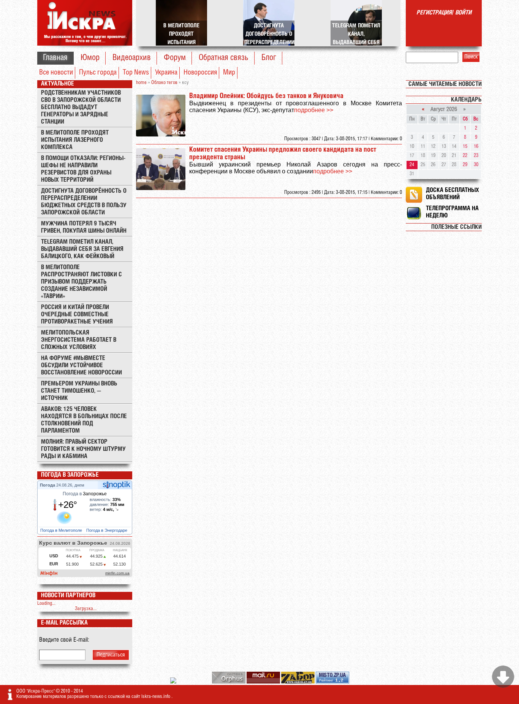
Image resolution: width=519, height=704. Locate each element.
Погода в (85, 493)
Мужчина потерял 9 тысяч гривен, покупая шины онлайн (84, 227)
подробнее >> (313, 110)
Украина (166, 73)
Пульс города (98, 73)
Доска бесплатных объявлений (452, 193)
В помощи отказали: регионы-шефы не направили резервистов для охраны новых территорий (83, 169)
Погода (48, 485)
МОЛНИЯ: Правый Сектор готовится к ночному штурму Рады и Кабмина (83, 449)
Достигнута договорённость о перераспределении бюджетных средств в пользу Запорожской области (84, 202)
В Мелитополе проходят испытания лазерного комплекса (75, 140)
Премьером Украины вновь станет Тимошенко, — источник (79, 391)
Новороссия (200, 73)
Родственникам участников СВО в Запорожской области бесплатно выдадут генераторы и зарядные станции (81, 107)
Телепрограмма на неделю (452, 212)
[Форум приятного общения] (173, 682)
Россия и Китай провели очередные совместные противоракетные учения (77, 314)
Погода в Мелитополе (61, 530)
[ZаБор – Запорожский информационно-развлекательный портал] (298, 682)
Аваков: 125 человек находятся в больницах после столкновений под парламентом (84, 420)
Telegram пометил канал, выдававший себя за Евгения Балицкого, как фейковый (82, 249)
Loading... (46, 603)
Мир (229, 73)
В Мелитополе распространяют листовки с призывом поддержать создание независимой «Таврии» (81, 282)
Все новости (56, 73)
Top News (136, 73)
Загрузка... (86, 609)
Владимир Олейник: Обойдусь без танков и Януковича (266, 96)
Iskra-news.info (156, 696)
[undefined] (229, 682)
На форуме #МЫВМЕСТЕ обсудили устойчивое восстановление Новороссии (81, 365)
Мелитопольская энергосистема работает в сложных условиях (78, 340)
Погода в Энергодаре (107, 530)
